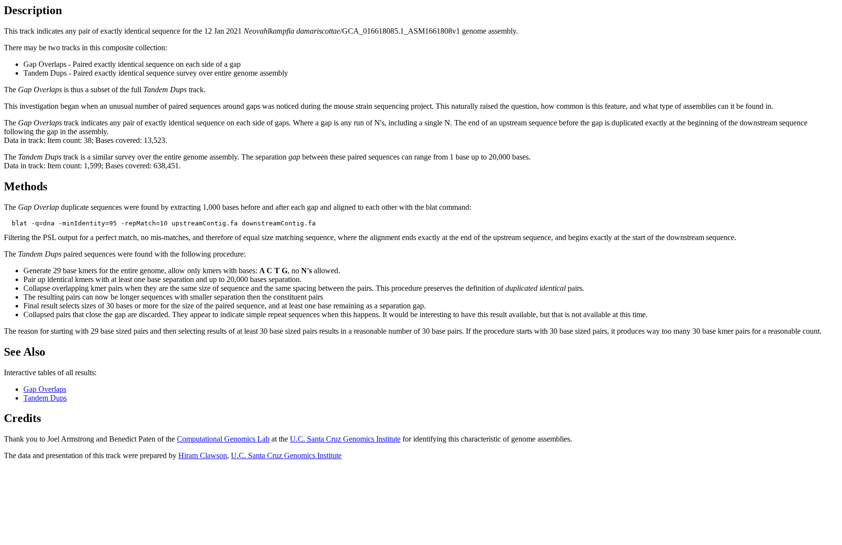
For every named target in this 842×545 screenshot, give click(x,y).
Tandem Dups (45, 398)
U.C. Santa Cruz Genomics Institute (345, 439)
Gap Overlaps (44, 389)
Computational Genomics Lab (223, 439)
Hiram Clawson (202, 455)
